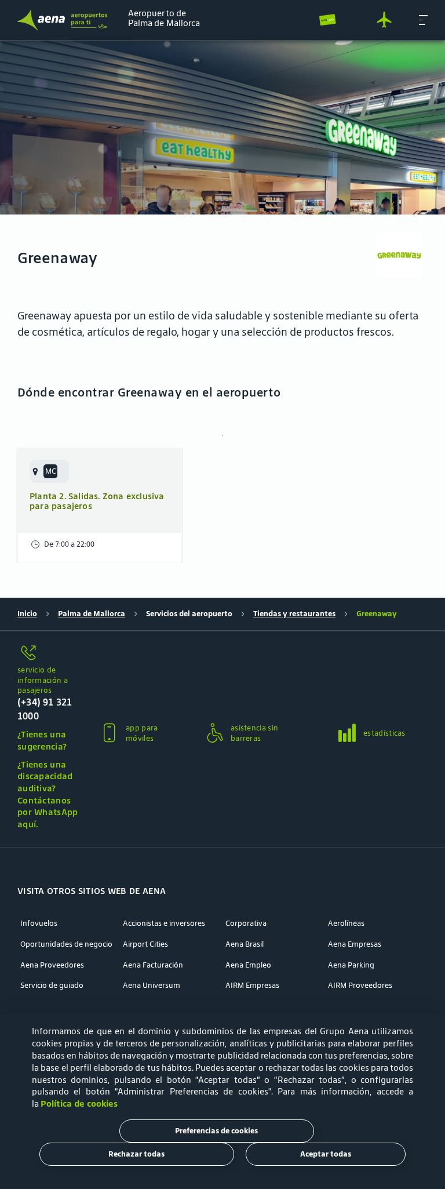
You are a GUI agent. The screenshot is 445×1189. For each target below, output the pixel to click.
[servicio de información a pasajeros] (48, 653)
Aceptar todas (325, 1154)
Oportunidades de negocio (66, 944)
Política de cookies (79, 1103)
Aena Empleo (248, 965)
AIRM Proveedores (360, 985)
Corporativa (246, 923)
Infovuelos (38, 923)
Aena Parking (351, 965)
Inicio (27, 614)
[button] (423, 19)
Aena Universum (151, 985)
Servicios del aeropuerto (189, 614)
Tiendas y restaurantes (294, 614)
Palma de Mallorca (91, 614)
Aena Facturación (153, 965)
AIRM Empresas (252, 985)
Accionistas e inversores (164, 923)
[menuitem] (222, 127)
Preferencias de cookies (216, 1131)
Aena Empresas (354, 944)
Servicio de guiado (51, 985)
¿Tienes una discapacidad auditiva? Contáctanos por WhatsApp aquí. (47, 794)
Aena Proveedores (52, 965)
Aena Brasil (244, 944)
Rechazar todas (136, 1154)
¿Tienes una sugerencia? (42, 740)
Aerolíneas (346, 923)
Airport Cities (145, 944)
